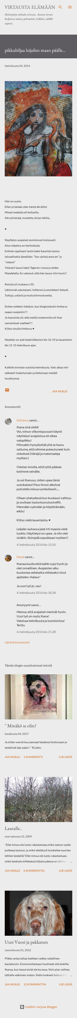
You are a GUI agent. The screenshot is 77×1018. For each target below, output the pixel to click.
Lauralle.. (13, 828)
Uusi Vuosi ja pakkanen (26, 942)
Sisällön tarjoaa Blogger (40, 1007)
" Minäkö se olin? (20, 726)
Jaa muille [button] (60, 391)
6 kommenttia (34, 870)
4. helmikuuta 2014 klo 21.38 (36, 632)
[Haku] (60, 7)
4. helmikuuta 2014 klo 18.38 (36, 592)
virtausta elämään (30, 7)
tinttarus (23, 420)
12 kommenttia (34, 984)
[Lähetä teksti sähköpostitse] (7, 391)
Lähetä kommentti (17, 642)
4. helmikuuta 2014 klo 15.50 (36, 544)
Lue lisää (65, 757)
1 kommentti (33, 757)
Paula (20, 557)
